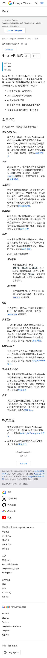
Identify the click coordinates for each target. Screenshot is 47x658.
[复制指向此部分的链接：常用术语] (17, 120)
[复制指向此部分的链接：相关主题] (17, 420)
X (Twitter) (6, 593)
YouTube (6, 597)
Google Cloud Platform (11, 626)
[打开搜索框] (36, 3)
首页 (3, 39)
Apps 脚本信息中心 (10, 564)
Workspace (28, 3)
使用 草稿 (13, 179)
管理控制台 (6, 560)
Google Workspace (16, 39)
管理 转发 (24, 229)
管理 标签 (26, 249)
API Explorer (7, 573)
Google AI (6, 631)
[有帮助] (22, 44)
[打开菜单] (4, 3)
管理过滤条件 (24, 205)
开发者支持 (6, 544)
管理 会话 (28, 410)
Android (5, 614)
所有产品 (5, 635)
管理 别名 (22, 390)
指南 (36, 39)
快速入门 (22, 444)
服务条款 (5, 549)
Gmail (5, 11)
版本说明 (5, 540)
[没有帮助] (26, 44)
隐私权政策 (12, 646)
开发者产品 (6, 536)
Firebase (5, 622)
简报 (4, 588)
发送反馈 (9, 49)
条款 (4, 646)
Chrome (5, 618)
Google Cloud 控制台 (10, 569)
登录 (42, 3)
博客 (4, 584)
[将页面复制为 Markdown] (34, 56)
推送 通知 (36, 340)
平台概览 (5, 532)
